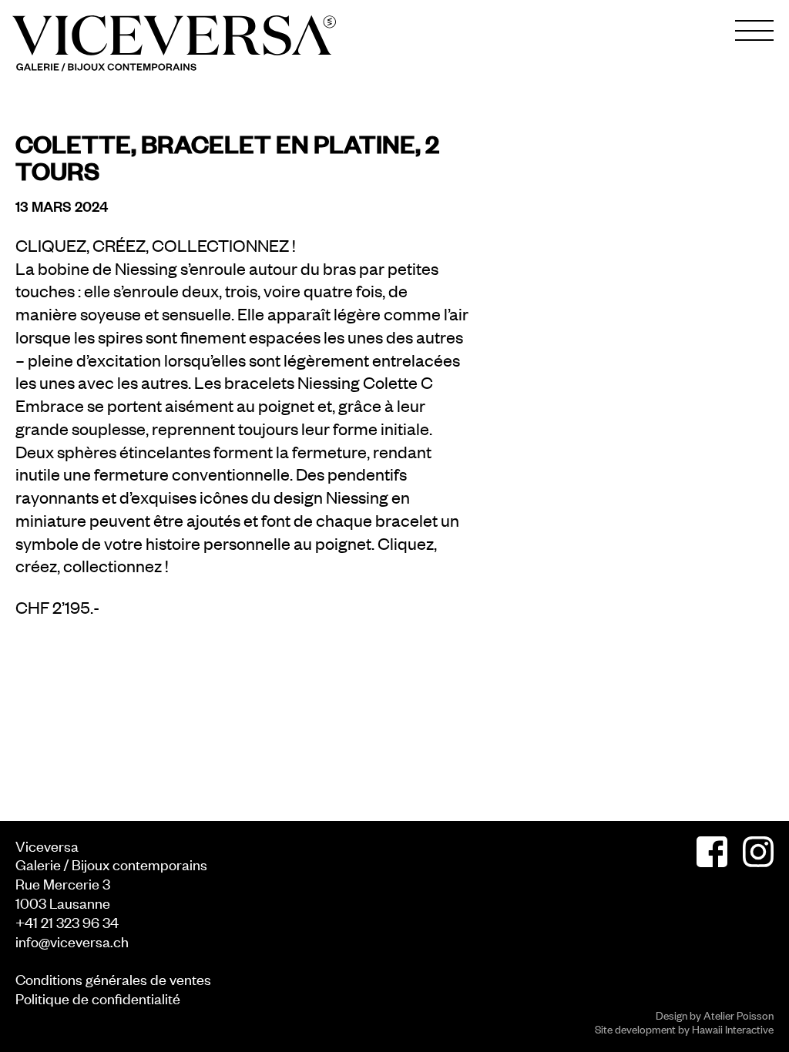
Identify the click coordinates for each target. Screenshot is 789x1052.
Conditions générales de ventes (113, 978)
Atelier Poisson (738, 1015)
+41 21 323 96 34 (67, 921)
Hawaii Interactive (733, 1028)
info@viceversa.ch (72, 940)
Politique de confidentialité (97, 997)
